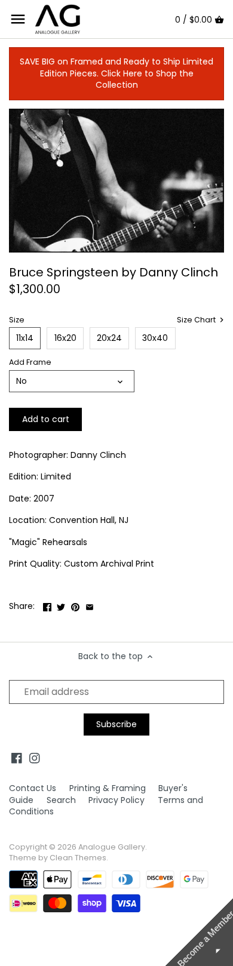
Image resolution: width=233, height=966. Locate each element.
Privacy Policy (116, 800)
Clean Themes (78, 858)
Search (61, 800)
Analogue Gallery (111, 847)
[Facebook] (16, 758)
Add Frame (30, 362)
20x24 (109, 338)
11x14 (24, 338)
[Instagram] (34, 758)
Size (16, 319)
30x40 (155, 338)
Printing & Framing (107, 788)
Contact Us (32, 788)
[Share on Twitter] (61, 605)
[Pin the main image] (75, 605)
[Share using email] (89, 605)
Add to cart (45, 419)
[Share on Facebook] (47, 605)
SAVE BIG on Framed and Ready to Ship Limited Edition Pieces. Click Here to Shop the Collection (116, 73)
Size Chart (197, 320)
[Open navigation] (18, 19)
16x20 (65, 338)
